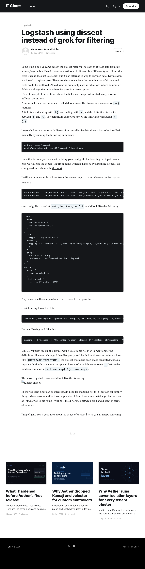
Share (118, 51)
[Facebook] (74, 546)
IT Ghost (13, 5)
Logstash (27, 25)
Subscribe (131, 6)
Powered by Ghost (131, 547)
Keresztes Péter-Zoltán (45, 49)
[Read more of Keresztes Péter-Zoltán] (25, 51)
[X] (69, 546)
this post (57, 168)
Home (32, 6)
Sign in (116, 6)
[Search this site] (107, 6)
